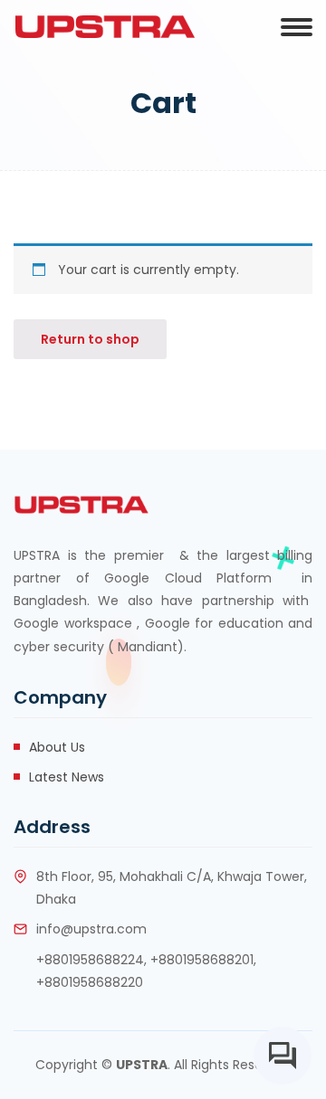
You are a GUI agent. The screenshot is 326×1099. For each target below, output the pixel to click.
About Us (57, 747)
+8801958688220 (89, 982)
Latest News (66, 777)
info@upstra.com (91, 929)
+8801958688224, (91, 960)
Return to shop (90, 339)
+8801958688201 (202, 960)
